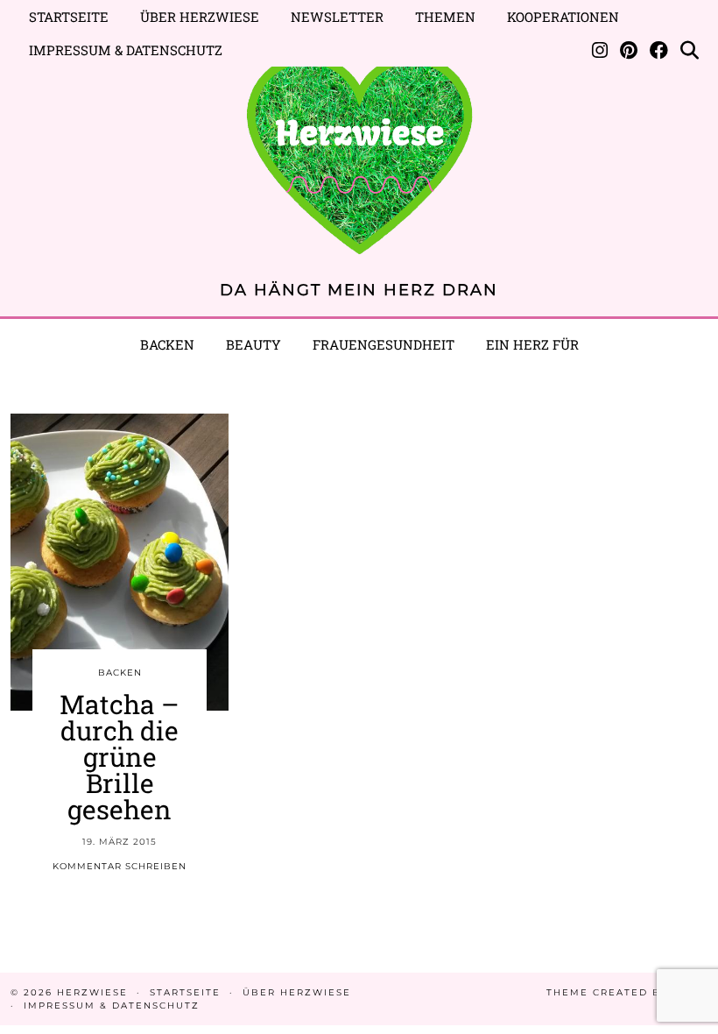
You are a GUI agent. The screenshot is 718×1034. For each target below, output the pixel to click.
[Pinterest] (628, 50)
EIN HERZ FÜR (532, 344)
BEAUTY (253, 344)
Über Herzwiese (199, 16)
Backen (167, 344)
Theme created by (626, 992)
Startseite (69, 16)
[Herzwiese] (359, 146)
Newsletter (337, 16)
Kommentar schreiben (120, 866)
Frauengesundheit (383, 344)
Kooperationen (563, 16)
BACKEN (120, 672)
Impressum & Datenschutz (125, 50)
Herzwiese (92, 992)
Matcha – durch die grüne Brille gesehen (120, 756)
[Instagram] (600, 50)
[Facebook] (659, 50)
